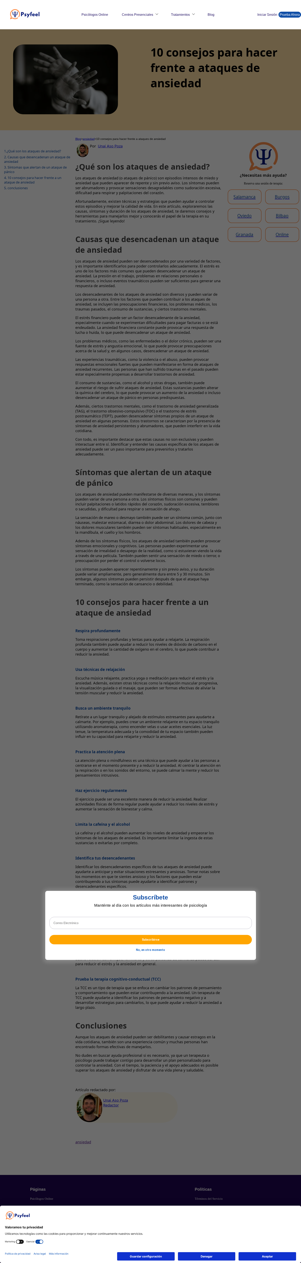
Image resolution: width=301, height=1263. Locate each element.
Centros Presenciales (137, 14)
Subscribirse (150, 939)
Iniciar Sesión (267, 14)
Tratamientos (180, 14)
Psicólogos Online (94, 14)
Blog (211, 14)
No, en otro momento (150, 950)
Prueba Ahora (290, 14)
